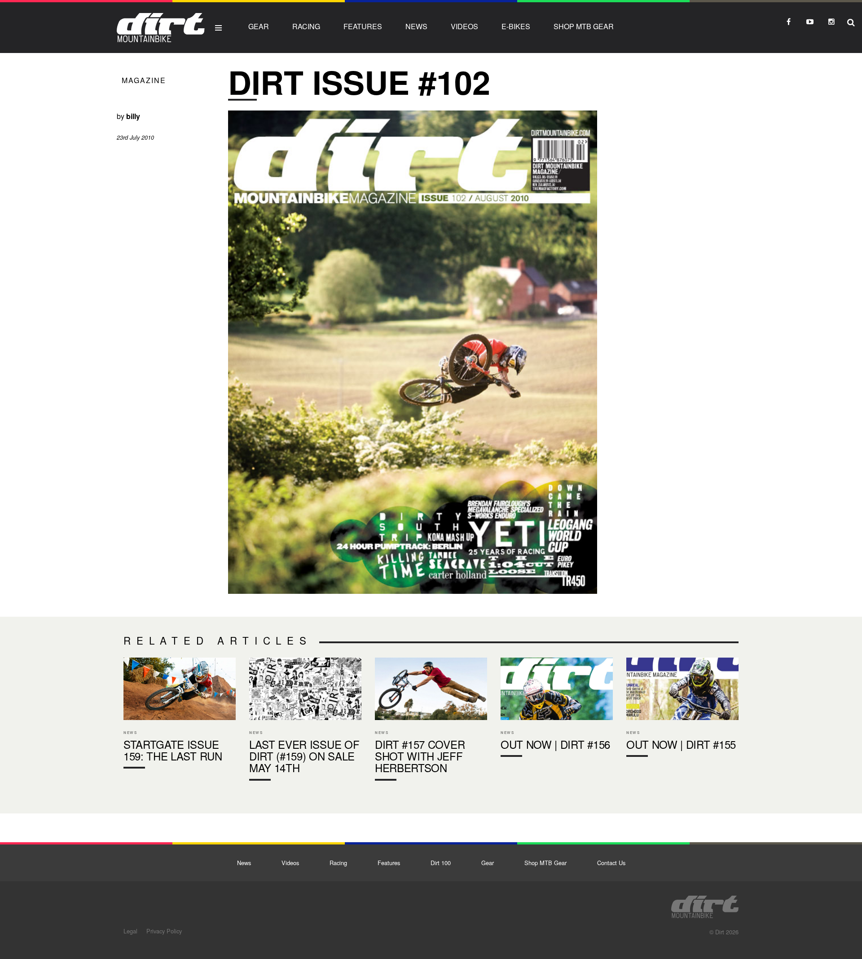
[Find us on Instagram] (831, 21)
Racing (306, 26)
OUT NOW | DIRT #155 (682, 709)
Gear (258, 26)
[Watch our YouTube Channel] (810, 21)
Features (362, 26)
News (416, 26)
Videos (464, 26)
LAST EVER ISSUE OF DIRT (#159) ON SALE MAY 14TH (305, 721)
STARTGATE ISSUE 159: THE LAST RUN (179, 715)
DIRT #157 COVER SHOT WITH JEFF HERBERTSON (431, 721)
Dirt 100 (441, 862)
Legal (130, 931)
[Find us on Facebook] (788, 21)
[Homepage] (705, 904)
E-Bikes (515, 26)
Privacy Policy (164, 931)
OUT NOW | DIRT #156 (557, 709)
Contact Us (611, 862)
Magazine (144, 80)
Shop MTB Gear (584, 26)
